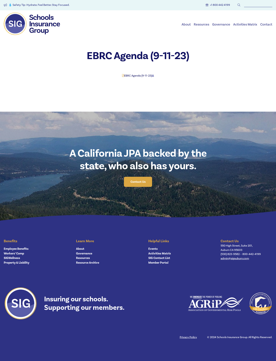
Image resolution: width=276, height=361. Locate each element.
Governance (221, 24)
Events (153, 249)
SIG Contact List (159, 258)
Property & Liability (16, 263)
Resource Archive (87, 263)
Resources (201, 24)
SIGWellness (12, 258)
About (186, 24)
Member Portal (158, 263)
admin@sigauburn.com (235, 258)
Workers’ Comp (14, 253)
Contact (266, 24)
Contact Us (138, 182)
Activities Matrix (245, 24)
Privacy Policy (188, 337)
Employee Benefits (16, 249)
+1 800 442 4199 (220, 5)
